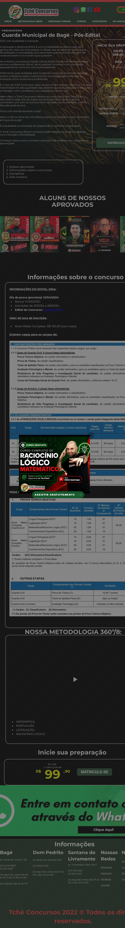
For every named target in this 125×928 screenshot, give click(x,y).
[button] (91, 435)
